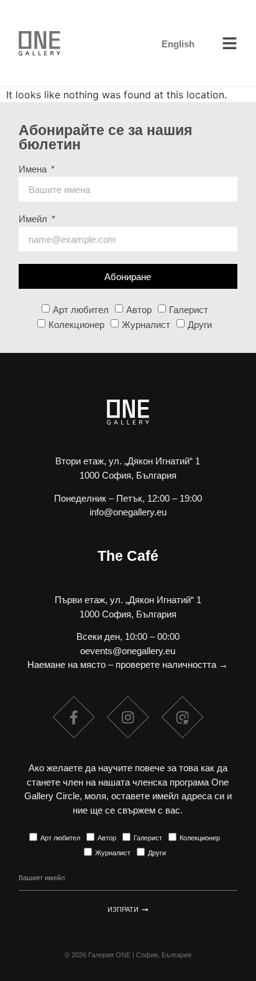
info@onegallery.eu (128, 512)
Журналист (146, 324)
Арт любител (81, 309)
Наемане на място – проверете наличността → (127, 664)
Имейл (34, 219)
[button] (230, 43)
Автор (139, 309)
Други (200, 324)
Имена (34, 169)
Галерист (188, 309)
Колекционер (76, 324)
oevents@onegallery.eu (127, 650)
